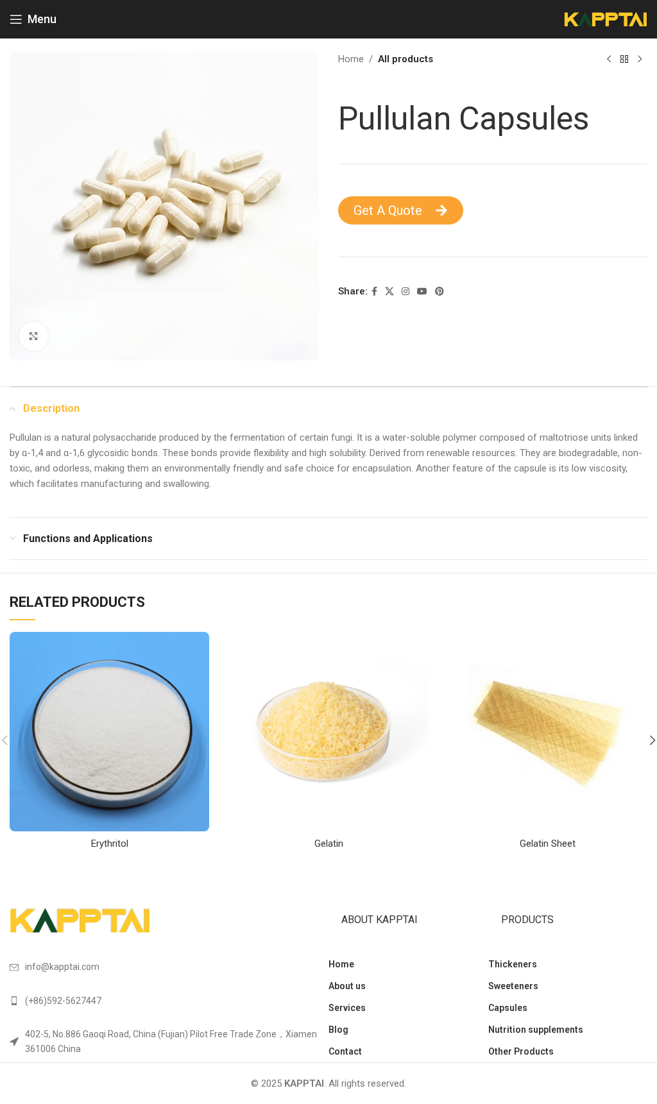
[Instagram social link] (405, 291)
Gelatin (328, 843)
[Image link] (80, 920)
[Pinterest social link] (439, 291)
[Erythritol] (109, 731)
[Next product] (639, 59)
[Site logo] (605, 18)
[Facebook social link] (374, 291)
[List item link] (169, 1001)
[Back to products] (624, 59)
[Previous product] (609, 59)
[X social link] (389, 291)
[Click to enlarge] (33, 336)
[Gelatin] (328, 731)
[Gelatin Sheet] (547, 731)
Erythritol (109, 843)
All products (405, 59)
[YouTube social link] (422, 291)
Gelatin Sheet (548, 843)
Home (351, 59)
